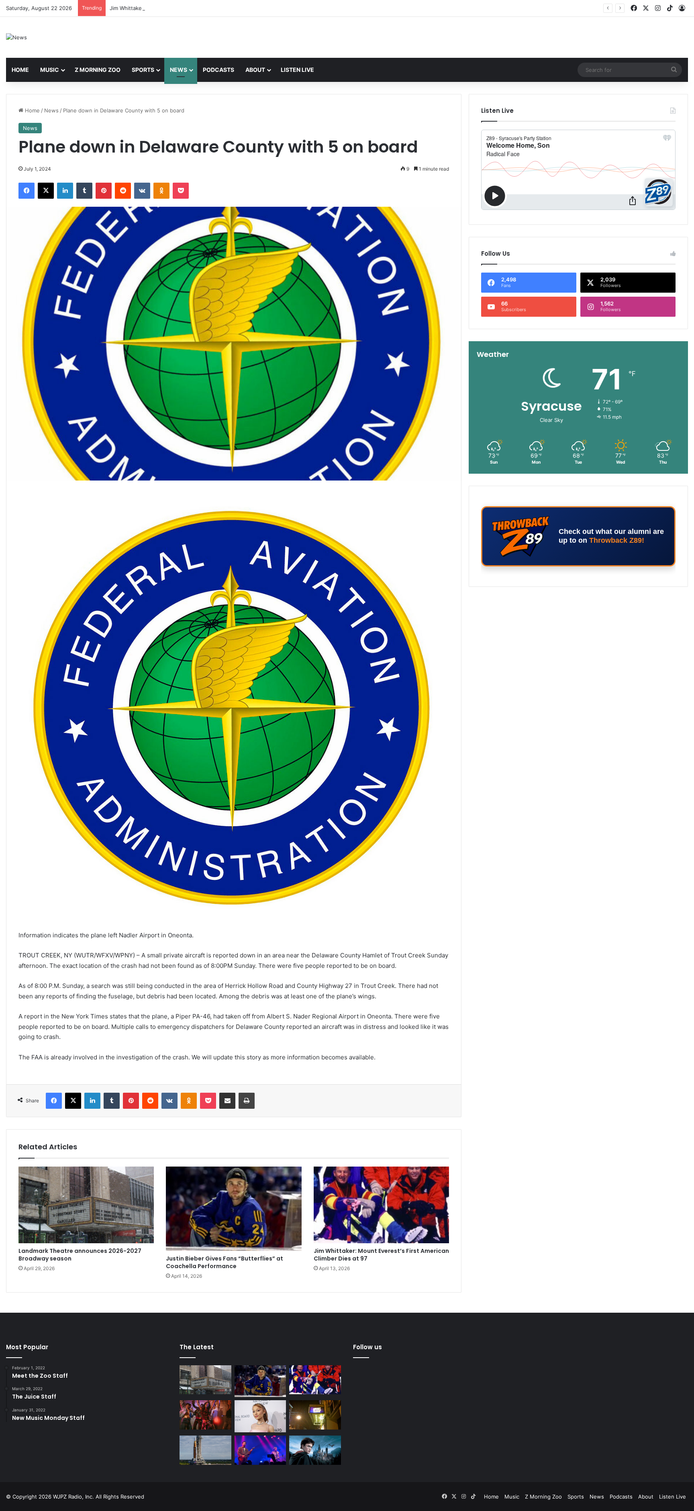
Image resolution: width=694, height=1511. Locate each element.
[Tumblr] (84, 191)
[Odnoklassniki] (161, 191)
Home (20, 69)
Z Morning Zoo (97, 69)
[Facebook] (26, 191)
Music (49, 69)
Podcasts (218, 69)
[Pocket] (181, 191)
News (178, 69)
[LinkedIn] (65, 191)
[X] (46, 191)
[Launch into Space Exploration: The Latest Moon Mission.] (205, 1450)
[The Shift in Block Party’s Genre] (260, 1450)
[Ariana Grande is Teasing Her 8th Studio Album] (260, 1416)
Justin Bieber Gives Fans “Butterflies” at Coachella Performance (224, 1262)
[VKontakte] (142, 191)
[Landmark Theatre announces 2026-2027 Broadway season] (86, 1205)
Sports (143, 69)
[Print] (247, 1101)
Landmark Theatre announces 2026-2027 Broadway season (79, 1255)
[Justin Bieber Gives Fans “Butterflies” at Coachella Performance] (233, 1208)
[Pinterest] (104, 191)
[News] (16, 37)
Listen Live (297, 69)
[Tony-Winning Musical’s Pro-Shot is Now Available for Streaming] (315, 1415)
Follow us (367, 1347)
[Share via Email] (227, 1101)
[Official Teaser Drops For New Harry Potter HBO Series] (315, 1450)
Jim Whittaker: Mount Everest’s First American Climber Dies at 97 (191, 8)
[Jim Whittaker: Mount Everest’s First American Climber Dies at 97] (381, 1205)
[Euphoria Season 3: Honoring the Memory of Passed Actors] (205, 1415)
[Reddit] (123, 191)
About (255, 69)
